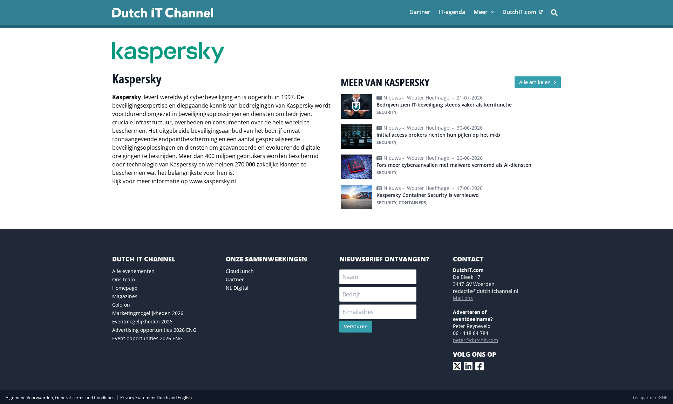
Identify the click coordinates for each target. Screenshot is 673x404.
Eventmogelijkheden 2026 (142, 321)
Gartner (235, 279)
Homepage (124, 288)
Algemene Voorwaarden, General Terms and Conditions (61, 397)
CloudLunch (240, 271)
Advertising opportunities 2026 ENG (154, 330)
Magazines (124, 296)
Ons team (123, 279)
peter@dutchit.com (475, 340)
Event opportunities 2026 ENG (147, 338)
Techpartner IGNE (649, 397)
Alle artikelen (535, 82)
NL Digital (237, 288)
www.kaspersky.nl (212, 181)
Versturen (356, 326)
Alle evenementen (133, 271)
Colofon (121, 304)
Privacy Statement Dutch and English (156, 397)
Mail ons (463, 298)
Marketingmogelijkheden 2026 (147, 313)
